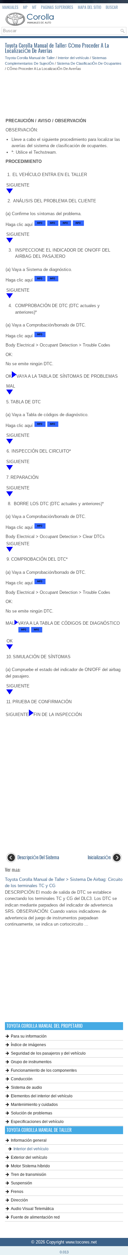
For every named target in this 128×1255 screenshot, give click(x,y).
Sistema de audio (26, 1087)
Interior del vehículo (73, 58)
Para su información (29, 1036)
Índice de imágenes (28, 1044)
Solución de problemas (31, 1113)
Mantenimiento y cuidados (34, 1104)
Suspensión (21, 1183)
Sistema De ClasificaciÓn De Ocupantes (89, 63)
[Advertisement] (64, 91)
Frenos (17, 1191)
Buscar (112, 7)
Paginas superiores (57, 7)
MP (25, 7)
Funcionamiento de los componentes (44, 1070)
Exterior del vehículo (29, 1157)
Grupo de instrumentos (31, 1062)
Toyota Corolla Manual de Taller (30, 58)
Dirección (19, 1200)
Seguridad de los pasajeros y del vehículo (48, 1053)
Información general (29, 1140)
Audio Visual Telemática (32, 1208)
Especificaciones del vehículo (37, 1121)
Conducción (21, 1079)
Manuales (10, 7)
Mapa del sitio (89, 7)
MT (34, 7)
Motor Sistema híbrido (30, 1166)
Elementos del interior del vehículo (42, 1096)
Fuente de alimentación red (35, 1217)
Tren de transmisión (28, 1174)
